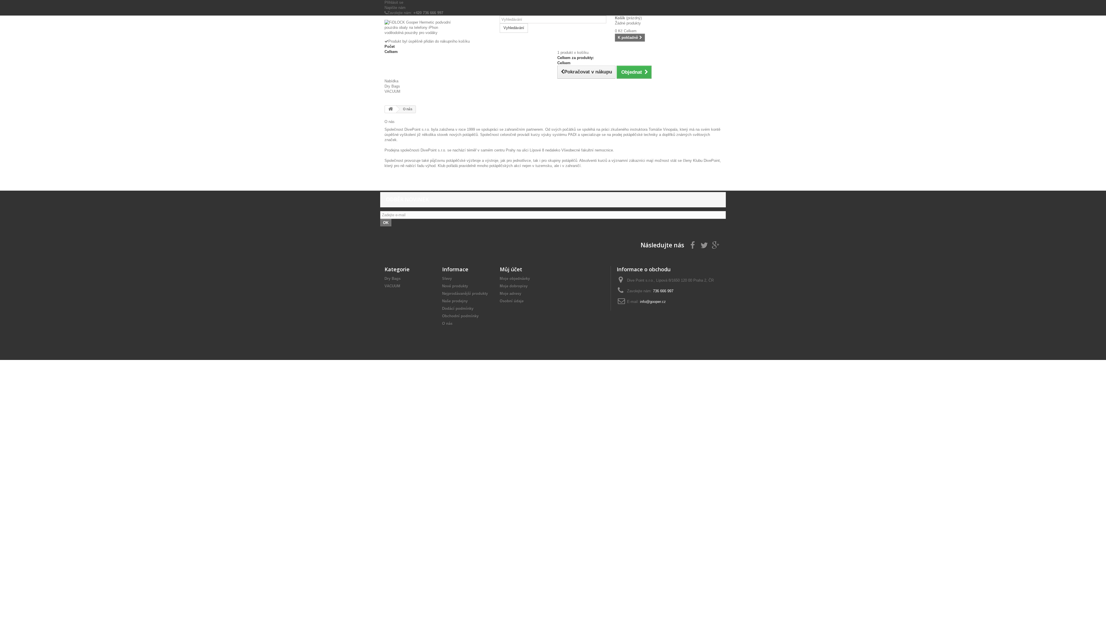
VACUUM (392, 91)
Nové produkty (455, 286)
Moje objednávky (515, 278)
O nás (447, 323)
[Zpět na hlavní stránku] (390, 109)
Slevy (447, 278)
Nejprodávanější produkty (465, 293)
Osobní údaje (512, 301)
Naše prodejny (455, 301)
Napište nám (395, 7)
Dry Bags (392, 86)
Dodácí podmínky (458, 308)
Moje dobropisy (514, 286)
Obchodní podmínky (460, 316)
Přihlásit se (394, 2)
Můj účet (511, 269)
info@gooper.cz (653, 301)
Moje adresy (510, 293)
